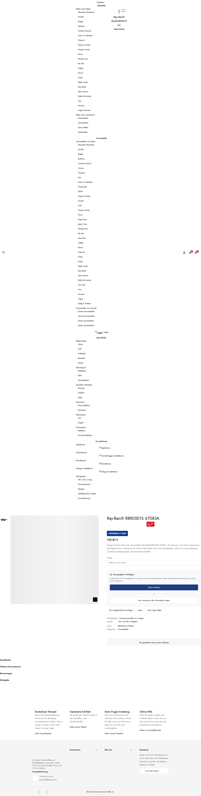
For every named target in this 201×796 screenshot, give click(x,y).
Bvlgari (80, 21)
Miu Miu (81, 63)
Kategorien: (111, 629)
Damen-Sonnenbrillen (86, 311)
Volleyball (81, 353)
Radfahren (82, 371)
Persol (80, 73)
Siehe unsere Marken (78, 727)
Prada (80, 77)
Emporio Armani (84, 45)
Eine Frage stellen (154, 610)
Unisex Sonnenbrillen (86, 320)
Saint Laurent (83, 91)
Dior (79, 177)
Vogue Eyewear (84, 110)
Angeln (81, 422)
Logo (106, 332)
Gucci (80, 54)
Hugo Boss (82, 219)
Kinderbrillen (83, 132)
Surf (79, 418)
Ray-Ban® (82, 87)
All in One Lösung (85, 479)
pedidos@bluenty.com (48, 779)
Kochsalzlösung (84, 498)
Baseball (81, 358)
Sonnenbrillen (123, 629)
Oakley (80, 68)
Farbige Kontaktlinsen (84, 468)
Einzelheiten (5, 660)
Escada (81, 200)
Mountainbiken (83, 380)
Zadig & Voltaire (84, 303)
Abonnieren (165, 771)
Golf (79, 349)
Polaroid (81, 40)
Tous (80, 101)
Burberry (81, 26)
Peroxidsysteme (84, 484)
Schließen (100, 2)
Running (81, 388)
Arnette (81, 17)
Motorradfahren (84, 405)
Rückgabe (4, 680)
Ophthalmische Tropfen (87, 493)
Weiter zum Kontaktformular (150, 730)
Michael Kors (83, 59)
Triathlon (81, 392)
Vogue (80, 299)
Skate (80, 397)
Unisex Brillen (83, 127)
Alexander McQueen (86, 12)
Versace (81, 105)
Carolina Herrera (84, 31)
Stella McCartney (84, 96)
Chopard (81, 172)
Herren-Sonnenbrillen (86, 316)
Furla (80, 205)
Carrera (81, 168)
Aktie (140, 610)
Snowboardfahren (85, 435)
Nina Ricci (82, 238)
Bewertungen (6, 673)
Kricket (80, 363)
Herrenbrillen (83, 123)
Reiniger (81, 489)
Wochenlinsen (81, 452)
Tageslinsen (80, 444)
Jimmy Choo (82, 224)
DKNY (80, 191)
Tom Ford (81, 285)
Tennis (80, 344)
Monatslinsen (81, 460)
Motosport (82, 410)
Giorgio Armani (84, 49)
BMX (80, 375)
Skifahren (81, 430)
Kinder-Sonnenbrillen (86, 325)
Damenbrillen (83, 118)
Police (80, 256)
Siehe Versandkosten (43, 733)
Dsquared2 (82, 186)
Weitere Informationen (10, 666)
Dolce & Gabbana (85, 35)
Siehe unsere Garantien (114, 733)
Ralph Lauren (83, 82)
